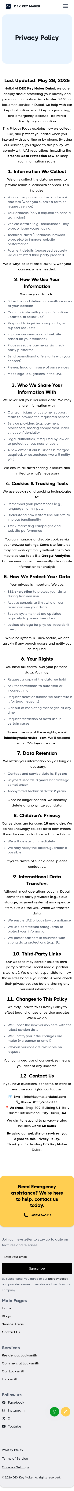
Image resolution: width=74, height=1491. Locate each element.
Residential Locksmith (19, 1355)
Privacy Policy (12, 1450)
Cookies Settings (15, 1467)
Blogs (6, 1316)
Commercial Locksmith (20, 1363)
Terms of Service (15, 1458)
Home (7, 1308)
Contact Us (11, 1332)
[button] (65, 6)
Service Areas (13, 1324)
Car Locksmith (13, 1371)
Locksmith (10, 1379)
